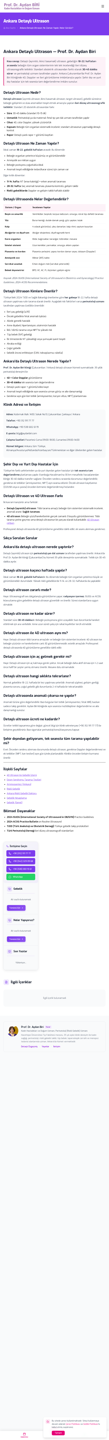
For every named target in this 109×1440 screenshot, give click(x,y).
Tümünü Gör (14, 908)
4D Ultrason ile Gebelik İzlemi (22, 775)
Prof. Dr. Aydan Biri (32, 1027)
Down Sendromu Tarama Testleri (24, 779)
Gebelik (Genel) (14, 802)
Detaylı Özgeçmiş (29, 1046)
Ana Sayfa (10, 28)
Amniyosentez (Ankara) (19, 784)
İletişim (56, 1046)
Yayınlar (45, 1046)
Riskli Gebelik (13, 788)
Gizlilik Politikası (90, 1424)
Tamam (58, 1433)
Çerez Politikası (73, 1424)
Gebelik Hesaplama (17, 798)
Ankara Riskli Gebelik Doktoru (22, 793)
